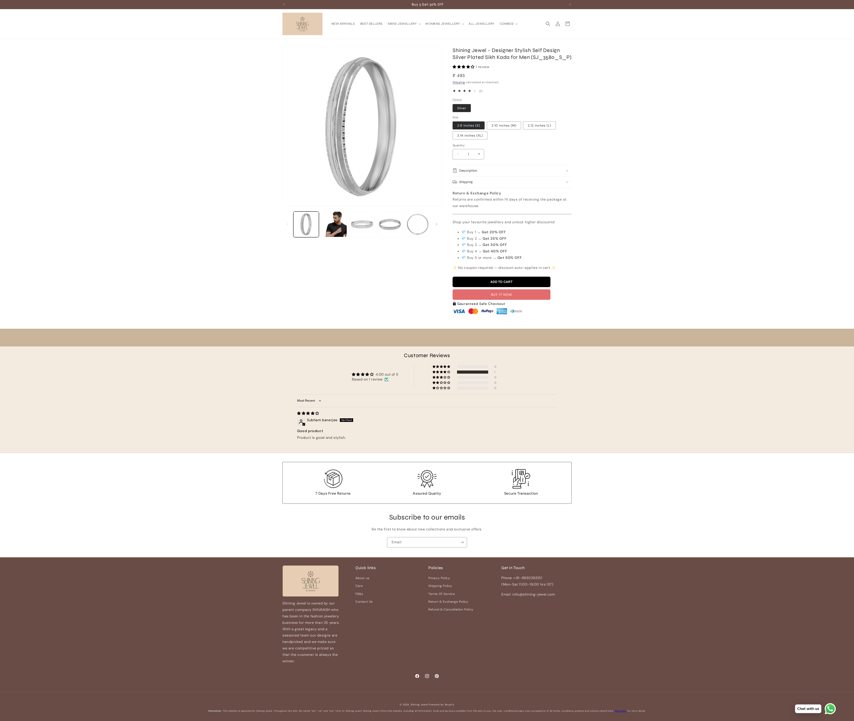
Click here (620, 710)
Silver (461, 108)
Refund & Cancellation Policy (450, 609)
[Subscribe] (462, 542)
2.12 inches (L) (539, 125)
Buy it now (501, 294)
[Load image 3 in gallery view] (362, 224)
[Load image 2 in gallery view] (334, 224)
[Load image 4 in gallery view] (390, 224)
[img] (308, 413)
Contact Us (364, 602)
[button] (404, 23)
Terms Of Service (441, 594)
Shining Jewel (419, 704)
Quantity (459, 145)
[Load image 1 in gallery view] (306, 224)
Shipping (459, 82)
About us (362, 578)
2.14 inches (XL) (470, 135)
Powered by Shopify (441, 704)
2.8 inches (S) (468, 125)
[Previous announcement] (284, 4)
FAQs (359, 594)
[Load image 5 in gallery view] (418, 224)
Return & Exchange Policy (448, 602)
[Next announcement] (570, 4)
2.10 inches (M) (503, 125)
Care (359, 586)
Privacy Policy (439, 578)
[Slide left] (287, 224)
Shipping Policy (440, 586)
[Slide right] (436, 224)
